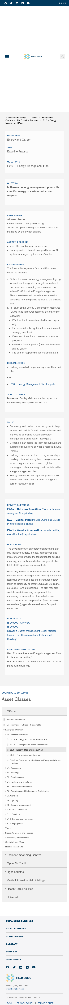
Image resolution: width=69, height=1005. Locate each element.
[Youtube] (28, 3)
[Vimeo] (22, 3)
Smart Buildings (16, 928)
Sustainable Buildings (19, 921)
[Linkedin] (16, 3)
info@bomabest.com (15, 988)
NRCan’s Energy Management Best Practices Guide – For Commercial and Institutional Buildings (31, 634)
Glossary (11, 944)
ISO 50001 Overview (18, 622)
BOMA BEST (12, 951)
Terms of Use (46, 1003)
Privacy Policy (25, 1003)
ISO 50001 (13, 626)
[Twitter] (11, 3)
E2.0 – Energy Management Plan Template (32, 384)
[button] (6, 56)
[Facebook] (5, 3)
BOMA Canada (14, 959)
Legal (9, 1003)
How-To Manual (15, 936)
